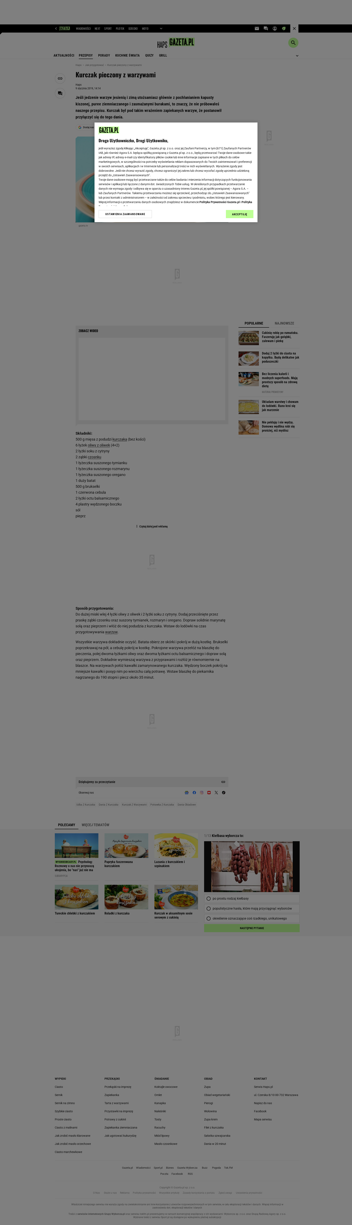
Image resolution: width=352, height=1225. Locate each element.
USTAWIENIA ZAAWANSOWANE (125, 214)
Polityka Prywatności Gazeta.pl (219, 202)
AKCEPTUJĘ (239, 214)
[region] (176, 172)
